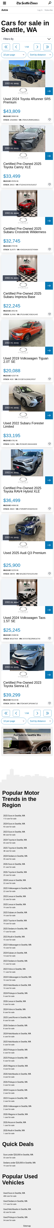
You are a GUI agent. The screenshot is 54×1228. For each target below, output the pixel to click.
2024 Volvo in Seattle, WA (14, 1010)
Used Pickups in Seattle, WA (15, 1218)
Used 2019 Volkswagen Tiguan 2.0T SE (25, 360)
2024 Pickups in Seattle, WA (15, 994)
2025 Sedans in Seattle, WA (15, 930)
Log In (40, 10)
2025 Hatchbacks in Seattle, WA (17, 1043)
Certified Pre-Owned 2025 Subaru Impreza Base (22, 295)
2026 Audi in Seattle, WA (14, 1131)
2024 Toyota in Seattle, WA (15, 841)
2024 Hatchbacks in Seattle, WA (17, 1035)
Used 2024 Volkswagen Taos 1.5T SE (24, 619)
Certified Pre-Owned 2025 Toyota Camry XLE (22, 165)
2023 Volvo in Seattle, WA (14, 970)
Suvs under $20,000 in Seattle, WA (18, 1156)
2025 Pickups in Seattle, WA (15, 1059)
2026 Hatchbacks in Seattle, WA (17, 1075)
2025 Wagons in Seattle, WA (15, 1067)
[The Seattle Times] (27, 3)
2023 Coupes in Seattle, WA (15, 1099)
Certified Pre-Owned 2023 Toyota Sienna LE (22, 684)
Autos (4, 10)
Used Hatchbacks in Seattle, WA (17, 1210)
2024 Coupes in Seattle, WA (15, 1091)
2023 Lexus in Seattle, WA (14, 897)
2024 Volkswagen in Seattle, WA (17, 978)
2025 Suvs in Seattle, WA (14, 817)
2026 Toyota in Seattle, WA (15, 873)
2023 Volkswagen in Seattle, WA (17, 946)
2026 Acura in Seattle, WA (14, 1123)
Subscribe (49, 10)
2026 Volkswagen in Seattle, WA (17, 1107)
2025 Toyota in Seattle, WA (15, 849)
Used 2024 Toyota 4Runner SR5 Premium (27, 100)
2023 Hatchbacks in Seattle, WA (17, 986)
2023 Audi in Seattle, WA (14, 938)
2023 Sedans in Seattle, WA (15, 962)
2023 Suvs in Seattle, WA (14, 833)
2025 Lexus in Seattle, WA (14, 905)
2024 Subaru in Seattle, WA (15, 954)
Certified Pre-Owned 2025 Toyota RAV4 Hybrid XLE (22, 489)
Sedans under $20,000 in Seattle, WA (19, 1164)
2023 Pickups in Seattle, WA (15, 1051)
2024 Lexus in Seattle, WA (14, 881)
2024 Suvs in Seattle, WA (14, 825)
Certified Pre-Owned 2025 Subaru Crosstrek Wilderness (24, 230)
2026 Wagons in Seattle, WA (15, 1115)
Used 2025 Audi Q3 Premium (24, 553)
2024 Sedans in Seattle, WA (15, 857)
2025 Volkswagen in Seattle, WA (17, 889)
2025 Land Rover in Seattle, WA (17, 1018)
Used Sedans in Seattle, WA (15, 1202)
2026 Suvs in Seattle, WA (14, 865)
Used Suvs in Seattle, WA (14, 1194)
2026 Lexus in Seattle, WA (14, 1002)
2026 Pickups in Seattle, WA (15, 1083)
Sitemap (27, 1226)
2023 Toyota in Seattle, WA (15, 922)
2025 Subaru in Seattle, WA (15, 914)
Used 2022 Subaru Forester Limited (23, 425)
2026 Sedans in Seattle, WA (15, 1027)
